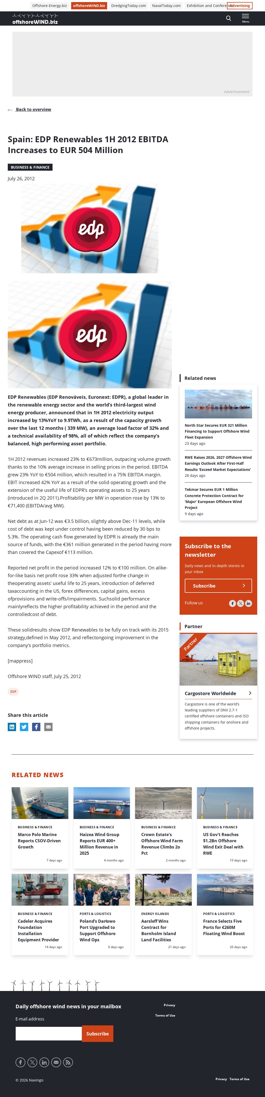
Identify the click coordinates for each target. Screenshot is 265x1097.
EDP (13, 692)
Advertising (240, 5)
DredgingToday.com (128, 5)
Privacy (169, 1005)
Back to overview (33, 109)
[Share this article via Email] (48, 727)
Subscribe (204, 586)
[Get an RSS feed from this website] (68, 1062)
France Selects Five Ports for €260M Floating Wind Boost (224, 927)
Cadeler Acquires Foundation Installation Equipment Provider (38, 930)
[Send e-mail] (56, 1062)
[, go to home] (35, 18)
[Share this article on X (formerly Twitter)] (24, 727)
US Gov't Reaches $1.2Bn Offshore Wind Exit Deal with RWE (223, 844)
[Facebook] (232, 603)
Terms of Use (165, 1015)
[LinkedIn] (248, 603)
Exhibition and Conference (210, 5)
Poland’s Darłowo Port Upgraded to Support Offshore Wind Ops (97, 930)
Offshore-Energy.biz (49, 5)
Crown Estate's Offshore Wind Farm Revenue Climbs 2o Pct (162, 844)
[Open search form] (228, 18)
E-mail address (30, 1019)
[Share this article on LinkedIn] (12, 727)
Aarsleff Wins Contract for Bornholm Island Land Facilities (158, 930)
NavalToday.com (166, 5)
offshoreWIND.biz (89, 5)
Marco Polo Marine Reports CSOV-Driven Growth (39, 841)
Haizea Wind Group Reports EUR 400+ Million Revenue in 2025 (99, 844)
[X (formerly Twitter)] (240, 603)
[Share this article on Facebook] (36, 727)
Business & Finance (30, 167)
